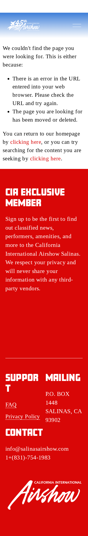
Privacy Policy (22, 416)
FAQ (11, 404)
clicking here (25, 142)
